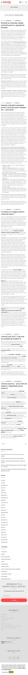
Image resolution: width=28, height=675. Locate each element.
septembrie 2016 (4, 512)
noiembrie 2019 (4, 485)
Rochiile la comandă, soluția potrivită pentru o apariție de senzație (12, 25)
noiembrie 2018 (4, 497)
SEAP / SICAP (4, 614)
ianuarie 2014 (4, 537)
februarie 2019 (4, 495)
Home (11, 7)
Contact (2, 622)
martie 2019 (3, 492)
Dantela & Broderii (5, 566)
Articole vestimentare (5, 556)
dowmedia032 (8, 20)
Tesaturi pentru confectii (6, 574)
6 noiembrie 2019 (17, 20)
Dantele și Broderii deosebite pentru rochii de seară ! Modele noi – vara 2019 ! (13, 107)
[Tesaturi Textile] (7, 2)
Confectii (3, 554)
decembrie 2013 (4, 539)
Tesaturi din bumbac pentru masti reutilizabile (10, 569)
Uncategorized (4, 571)
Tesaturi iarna (4, 551)
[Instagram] (14, 658)
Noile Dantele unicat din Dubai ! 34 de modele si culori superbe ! (12, 455)
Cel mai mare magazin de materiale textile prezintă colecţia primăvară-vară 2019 (13, 470)
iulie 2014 (3, 527)
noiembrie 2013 (4, 542)
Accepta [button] (11, 672)
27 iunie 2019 (16, 103)
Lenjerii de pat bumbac (6, 559)
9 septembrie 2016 (17, 381)
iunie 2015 (3, 517)
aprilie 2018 (3, 500)
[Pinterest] (17, 658)
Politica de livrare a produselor (7, 618)
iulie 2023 (3, 480)
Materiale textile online (6, 578)
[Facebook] (10, 658)
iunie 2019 (3, 487)
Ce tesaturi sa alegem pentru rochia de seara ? (12, 213)
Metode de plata (4, 620)
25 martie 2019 (17, 209)
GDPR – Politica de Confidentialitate (8, 627)
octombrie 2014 (4, 522)
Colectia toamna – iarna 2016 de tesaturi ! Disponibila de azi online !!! (14, 386)
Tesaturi (2, 561)
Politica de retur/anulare (6, 624)
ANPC (2, 629)
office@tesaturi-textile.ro (9, 643)
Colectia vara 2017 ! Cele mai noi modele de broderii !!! (12, 337)
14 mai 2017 (16, 334)
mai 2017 (3, 507)
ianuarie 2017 (4, 510)
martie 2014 (3, 532)
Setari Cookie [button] (5, 672)
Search (25, 443)
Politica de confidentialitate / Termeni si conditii (11, 626)
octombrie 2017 (4, 502)
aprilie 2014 (3, 529)
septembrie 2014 (4, 524)
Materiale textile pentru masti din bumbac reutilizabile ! (12, 458)
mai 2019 (3, 490)
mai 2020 (3, 482)
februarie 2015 (4, 520)
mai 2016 (3, 515)
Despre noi (3, 616)
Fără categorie (4, 576)
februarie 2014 (4, 534)
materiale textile (4, 564)
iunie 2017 (3, 505)
